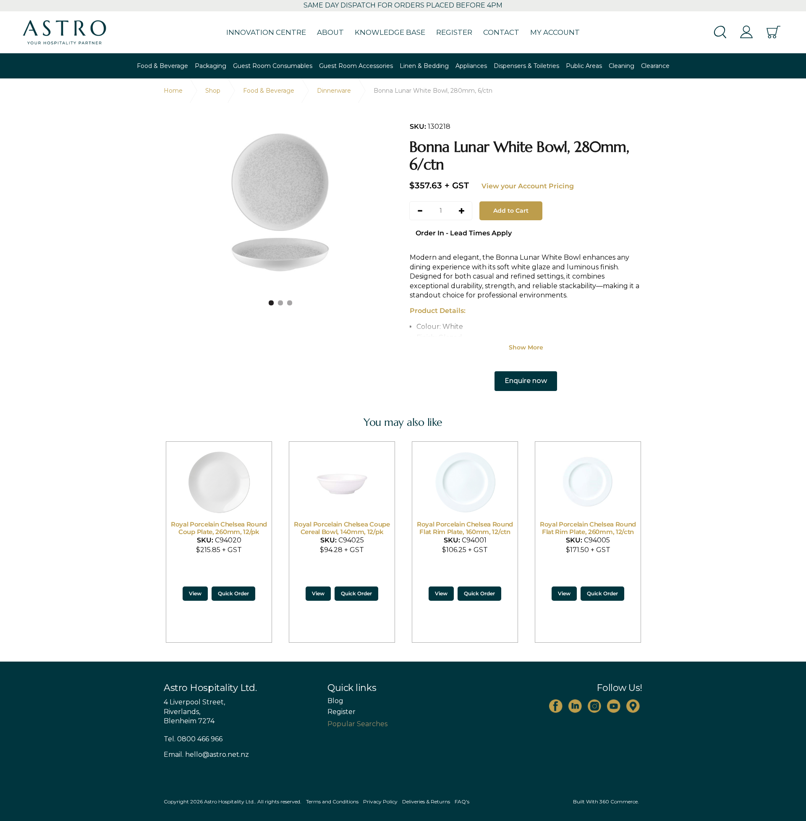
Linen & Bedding (424, 66)
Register (341, 712)
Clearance (655, 66)
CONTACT (501, 32)
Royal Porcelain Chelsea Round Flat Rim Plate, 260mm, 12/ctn (588, 528)
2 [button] (280, 302)
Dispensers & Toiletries (526, 66)
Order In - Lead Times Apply (464, 233)
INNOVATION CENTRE (266, 32)
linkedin (575, 706)
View (195, 593)
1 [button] (271, 302)
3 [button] (289, 302)
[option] (280, 202)
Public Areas (584, 66)
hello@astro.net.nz (217, 754)
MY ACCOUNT (555, 32)
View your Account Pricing (528, 186)
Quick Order (233, 593)
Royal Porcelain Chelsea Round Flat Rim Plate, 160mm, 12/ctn (465, 528)
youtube (613, 706)
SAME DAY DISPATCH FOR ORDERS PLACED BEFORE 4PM (403, 5)
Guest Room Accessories (356, 66)
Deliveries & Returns (426, 801)
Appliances (471, 66)
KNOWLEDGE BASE (390, 32)
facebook (555, 706)
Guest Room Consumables (272, 66)
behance (633, 706)
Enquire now (526, 381)
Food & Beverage (162, 66)
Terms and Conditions (332, 801)
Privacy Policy (380, 801)
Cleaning (621, 66)
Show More (526, 347)
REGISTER (454, 32)
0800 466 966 (199, 739)
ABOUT (330, 32)
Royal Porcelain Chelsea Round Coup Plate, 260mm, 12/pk (219, 528)
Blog (335, 701)
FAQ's (462, 801)
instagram (594, 706)
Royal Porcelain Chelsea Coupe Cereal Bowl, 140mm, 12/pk (342, 528)
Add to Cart (511, 210)
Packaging (210, 66)
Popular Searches (357, 724)
